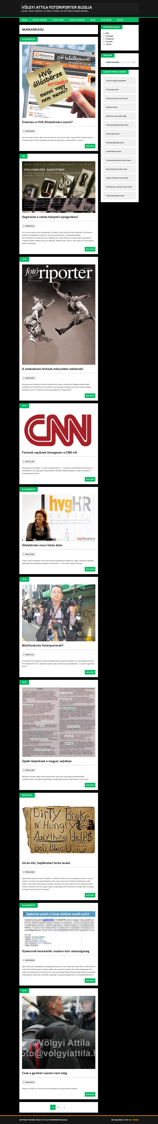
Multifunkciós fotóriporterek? (42, 645)
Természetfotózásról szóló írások (118, 160)
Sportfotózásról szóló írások (116, 169)
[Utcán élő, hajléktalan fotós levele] (58, 857)
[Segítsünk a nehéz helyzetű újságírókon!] (58, 211)
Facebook (109, 36)
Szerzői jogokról (39, 20)
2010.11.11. (29, 655)
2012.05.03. (30, 378)
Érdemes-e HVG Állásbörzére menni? (47, 122)
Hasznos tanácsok (77, 20)
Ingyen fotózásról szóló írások (117, 178)
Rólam (24, 20)
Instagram (110, 39)
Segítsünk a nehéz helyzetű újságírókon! (50, 217)
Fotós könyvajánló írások (115, 196)
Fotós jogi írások (112, 89)
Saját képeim (106, 20)
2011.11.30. (29, 461)
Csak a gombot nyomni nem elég (44, 1073)
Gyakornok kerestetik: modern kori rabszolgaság (55, 951)
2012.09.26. (30, 131)
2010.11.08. (30, 770)
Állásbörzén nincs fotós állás (42, 545)
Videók (92, 20)
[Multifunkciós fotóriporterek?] (58, 640)
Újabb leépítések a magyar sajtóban (47, 761)
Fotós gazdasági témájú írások (117, 125)
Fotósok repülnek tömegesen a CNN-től (49, 452)
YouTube (109, 41)
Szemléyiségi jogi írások (115, 143)
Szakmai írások (111, 107)
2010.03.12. (30, 1082)
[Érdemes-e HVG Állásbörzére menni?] (58, 116)
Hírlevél (120, 20)
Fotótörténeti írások (113, 151)
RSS (107, 33)
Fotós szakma (58, 20)
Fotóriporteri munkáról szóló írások (119, 187)
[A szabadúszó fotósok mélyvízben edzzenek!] (58, 363)
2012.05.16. (30, 226)
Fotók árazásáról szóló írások (117, 98)
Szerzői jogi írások (113, 134)
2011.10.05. (30, 554)
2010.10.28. (30, 872)
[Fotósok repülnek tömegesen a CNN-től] (58, 447)
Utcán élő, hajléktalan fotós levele (46, 863)
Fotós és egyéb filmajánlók (116, 81)
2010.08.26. (30, 960)
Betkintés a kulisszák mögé (116, 116)
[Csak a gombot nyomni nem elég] (58, 1067)
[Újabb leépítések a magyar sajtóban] (58, 755)
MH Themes (134, 1120)
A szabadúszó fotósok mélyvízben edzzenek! (52, 369)
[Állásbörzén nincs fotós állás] (58, 539)
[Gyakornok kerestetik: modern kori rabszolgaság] (58, 945)
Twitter (109, 44)
